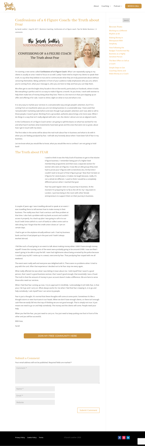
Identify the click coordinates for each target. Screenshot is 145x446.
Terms (41, 437)
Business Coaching (46, 29)
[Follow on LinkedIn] (128, 437)
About (96, 6)
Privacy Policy (20, 437)
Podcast (117, 6)
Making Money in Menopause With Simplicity (116, 40)
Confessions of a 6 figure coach (65, 29)
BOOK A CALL (133, 6)
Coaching (105, 6)
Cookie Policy (32, 437)
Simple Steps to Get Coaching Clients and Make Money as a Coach (119, 70)
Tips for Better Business (85, 29)
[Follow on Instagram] (124, 437)
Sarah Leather (22, 29)
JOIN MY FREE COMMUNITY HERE (57, 335)
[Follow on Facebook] (119, 437)
